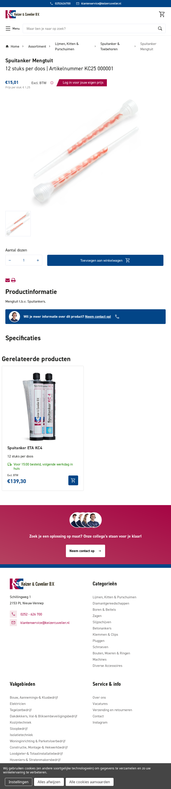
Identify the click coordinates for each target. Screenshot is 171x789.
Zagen (97, 615)
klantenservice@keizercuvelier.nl (44, 622)
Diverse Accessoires (107, 665)
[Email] (7, 280)
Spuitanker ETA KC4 (25, 447)
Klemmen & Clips (105, 634)
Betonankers (102, 628)
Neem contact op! (98, 316)
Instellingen (18, 781)
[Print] (13, 280)
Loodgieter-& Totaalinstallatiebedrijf (36, 753)
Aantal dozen (16, 250)
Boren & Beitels (104, 609)
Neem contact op (81, 550)
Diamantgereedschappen (111, 603)
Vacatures (100, 703)
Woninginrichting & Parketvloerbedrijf (37, 741)
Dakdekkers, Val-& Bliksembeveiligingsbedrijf (43, 716)
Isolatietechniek (21, 734)
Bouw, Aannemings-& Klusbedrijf (34, 697)
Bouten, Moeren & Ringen (111, 653)
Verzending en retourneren (112, 710)
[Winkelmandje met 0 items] (162, 14)
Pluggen (98, 640)
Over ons (99, 697)
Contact (98, 716)
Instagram (100, 722)
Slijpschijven (102, 622)
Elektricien (18, 703)
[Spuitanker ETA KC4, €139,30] (42, 406)
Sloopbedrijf (19, 728)
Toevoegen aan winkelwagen (101, 260)
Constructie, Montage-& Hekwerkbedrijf (39, 747)
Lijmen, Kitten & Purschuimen (114, 597)
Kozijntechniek (20, 722)
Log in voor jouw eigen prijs (83, 82)
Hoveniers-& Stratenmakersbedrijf (35, 759)
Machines (99, 659)
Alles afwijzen (49, 781)
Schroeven (100, 647)
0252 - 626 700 (31, 614)
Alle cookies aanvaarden (89, 781)
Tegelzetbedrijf (21, 710)
